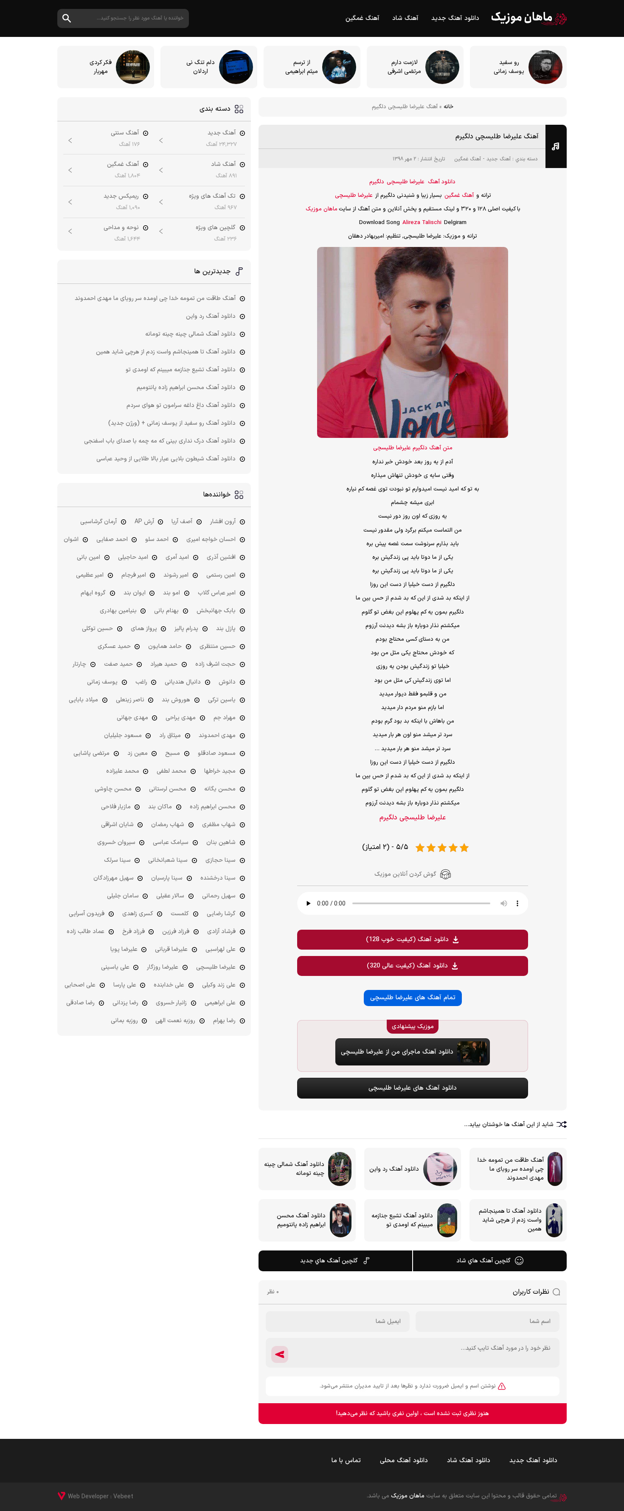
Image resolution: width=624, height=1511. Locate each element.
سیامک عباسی (170, 842)
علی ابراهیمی (220, 1002)
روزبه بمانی (124, 1020)
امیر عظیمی (90, 575)
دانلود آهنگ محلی (404, 1461)
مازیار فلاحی (116, 806)
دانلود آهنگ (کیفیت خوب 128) (407, 940)
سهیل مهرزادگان (113, 878)
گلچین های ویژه (216, 227)
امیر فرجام (133, 575)
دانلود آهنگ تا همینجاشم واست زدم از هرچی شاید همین (166, 352)
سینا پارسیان (167, 878)
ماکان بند (160, 806)
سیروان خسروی (116, 842)
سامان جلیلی (123, 895)
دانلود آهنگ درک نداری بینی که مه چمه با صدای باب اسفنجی (160, 441)
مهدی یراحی (181, 717)
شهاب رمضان (167, 824)
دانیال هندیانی (183, 682)
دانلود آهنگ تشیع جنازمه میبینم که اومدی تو (181, 369)
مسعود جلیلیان (123, 735)
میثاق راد (170, 735)
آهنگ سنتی (125, 133)
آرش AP (144, 521)
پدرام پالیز (186, 628)
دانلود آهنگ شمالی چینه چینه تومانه (190, 334)
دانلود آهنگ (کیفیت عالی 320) (407, 966)
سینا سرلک (117, 860)
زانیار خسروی (171, 1002)
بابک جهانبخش (216, 610)
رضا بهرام (224, 1020)
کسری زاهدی (137, 913)
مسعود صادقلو (217, 753)
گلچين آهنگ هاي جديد (329, 1260)
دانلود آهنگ (441, 182)
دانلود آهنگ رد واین (211, 316)
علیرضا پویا (124, 949)
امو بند (171, 593)
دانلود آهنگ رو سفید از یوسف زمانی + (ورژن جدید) (172, 423)
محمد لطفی (171, 771)
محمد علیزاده (122, 771)
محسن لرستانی (167, 789)
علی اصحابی (80, 985)
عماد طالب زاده (85, 931)
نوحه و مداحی (121, 227)
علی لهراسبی (220, 949)
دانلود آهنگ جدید (455, 18)
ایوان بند (135, 593)
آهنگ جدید (498, 159)
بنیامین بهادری (118, 610)
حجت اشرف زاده (215, 664)
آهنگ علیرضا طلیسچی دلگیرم (497, 137)
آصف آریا (181, 521)
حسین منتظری (218, 646)
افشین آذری (221, 557)
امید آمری (177, 557)
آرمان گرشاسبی (98, 521)
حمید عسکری (114, 646)
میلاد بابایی (83, 699)
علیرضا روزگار (162, 967)
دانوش (227, 682)
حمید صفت (118, 664)
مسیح (172, 753)
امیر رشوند (175, 575)
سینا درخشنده (218, 878)
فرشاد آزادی (221, 931)
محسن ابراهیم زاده (213, 806)
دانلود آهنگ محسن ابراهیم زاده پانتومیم (186, 387)
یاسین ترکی (222, 699)
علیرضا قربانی (171, 949)
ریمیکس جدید (121, 196)
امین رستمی (221, 575)
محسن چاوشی (113, 789)
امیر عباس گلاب (217, 593)
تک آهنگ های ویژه (212, 196)
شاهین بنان (221, 842)
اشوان (71, 539)
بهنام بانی (166, 610)
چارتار (79, 664)
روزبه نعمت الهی (175, 1020)
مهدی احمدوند (217, 735)
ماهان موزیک (529, 18)
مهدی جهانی (132, 717)
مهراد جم (225, 717)
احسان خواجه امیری (211, 539)
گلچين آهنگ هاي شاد (483, 1260)
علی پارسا (124, 985)
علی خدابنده (169, 985)
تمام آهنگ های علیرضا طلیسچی (412, 998)
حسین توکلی (97, 628)
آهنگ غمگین (362, 18)
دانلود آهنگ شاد (468, 1461)
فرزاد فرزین (175, 931)
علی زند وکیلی (219, 985)
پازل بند (226, 628)
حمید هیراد (163, 664)
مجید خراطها (220, 771)
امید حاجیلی (133, 557)
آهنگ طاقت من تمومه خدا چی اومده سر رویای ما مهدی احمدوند (155, 298)
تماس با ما (346, 1461)
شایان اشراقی (117, 824)
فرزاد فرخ (133, 931)
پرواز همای (144, 628)
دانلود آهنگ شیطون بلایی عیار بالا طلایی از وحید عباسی (166, 458)
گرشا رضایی (221, 913)
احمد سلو (157, 539)
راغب (141, 682)
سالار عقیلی (170, 895)
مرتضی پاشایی (91, 753)
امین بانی (88, 557)
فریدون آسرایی (86, 913)
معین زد (137, 753)
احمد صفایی (112, 539)
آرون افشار (223, 521)
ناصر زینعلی (130, 699)
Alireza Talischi (421, 223)
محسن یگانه (220, 789)
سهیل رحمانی (219, 895)
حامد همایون (165, 646)
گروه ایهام (93, 593)
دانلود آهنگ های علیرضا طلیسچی (412, 1088)
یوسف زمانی (102, 682)
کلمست (180, 913)
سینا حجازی (220, 860)
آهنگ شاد (405, 18)
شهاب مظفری (219, 824)
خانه (448, 107)
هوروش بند (176, 699)
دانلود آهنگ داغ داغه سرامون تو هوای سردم (181, 405)
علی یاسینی (115, 967)
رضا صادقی (80, 1002)
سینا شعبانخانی (168, 860)
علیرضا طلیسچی (405, 182)
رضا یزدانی (125, 1002)
